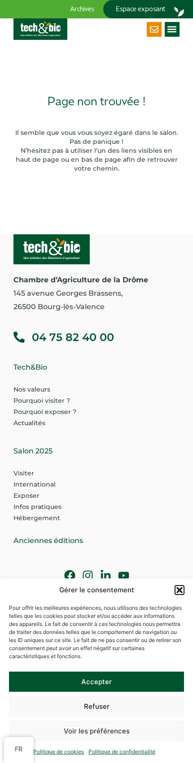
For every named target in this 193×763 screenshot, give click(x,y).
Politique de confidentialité (121, 751)
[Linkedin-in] (105, 575)
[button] (179, 590)
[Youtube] (123, 575)
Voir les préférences (97, 731)
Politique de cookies (58, 751)
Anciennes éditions (48, 540)
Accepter (96, 681)
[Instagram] (87, 575)
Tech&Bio (30, 367)
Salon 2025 (33, 451)
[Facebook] (69, 575)
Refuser (97, 706)
